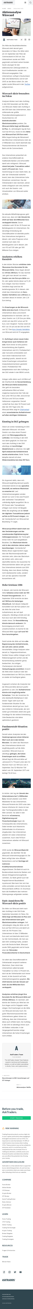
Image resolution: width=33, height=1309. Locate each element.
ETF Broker (5, 1196)
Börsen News (6, 1261)
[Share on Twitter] (21, 39)
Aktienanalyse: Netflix (24, 1086)
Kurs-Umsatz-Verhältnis (21, 329)
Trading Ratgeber (7, 1236)
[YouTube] (20, 1272)
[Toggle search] (30, 2)
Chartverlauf (24, 410)
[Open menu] (25, 2)
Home (4, 8)
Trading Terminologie (8, 1227)
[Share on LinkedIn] (25, 39)
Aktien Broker (6, 1187)
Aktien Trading (6, 1225)
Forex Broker (6, 1184)
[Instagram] (9, 1272)
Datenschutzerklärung (8, 1298)
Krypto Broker (6, 1193)
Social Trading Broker (8, 1199)
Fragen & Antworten (8, 1250)
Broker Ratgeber (7, 1233)
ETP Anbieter (6, 1208)
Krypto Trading (7, 1230)
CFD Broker (6, 1190)
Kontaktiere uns (6, 1294)
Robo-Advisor (6, 1202)
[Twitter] (15, 1272)
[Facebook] (4, 1272)
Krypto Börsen (6, 1205)
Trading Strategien (8, 1239)
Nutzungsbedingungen (8, 1296)
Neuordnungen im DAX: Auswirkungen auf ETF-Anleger (15, 1078)
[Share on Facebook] (29, 39)
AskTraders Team (12, 39)
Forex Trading (6, 1219)
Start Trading (16, 1118)
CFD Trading (6, 1222)
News (9, 8)
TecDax (27, 84)
